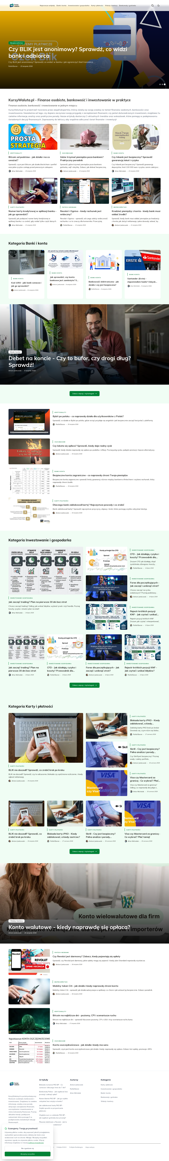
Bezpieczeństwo (16, 43)
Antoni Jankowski (15, 371)
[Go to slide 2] (162, 84)
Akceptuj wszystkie (27, 1154)
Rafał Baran (13, 66)
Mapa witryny (90, 1147)
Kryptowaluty (16, 153)
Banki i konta (61, 5)
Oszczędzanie (67, 153)
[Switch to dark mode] (158, 5)
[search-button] (152, 5)
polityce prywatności (36, 1143)
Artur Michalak (75, 1093)
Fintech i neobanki (69, 207)
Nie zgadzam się (27, 1148)
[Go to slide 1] (160, 84)
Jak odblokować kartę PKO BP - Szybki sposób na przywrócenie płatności (51, 1108)
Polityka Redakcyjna (76, 1147)
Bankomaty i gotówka (127, 5)
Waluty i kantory (111, 5)
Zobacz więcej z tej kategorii (83, 394)
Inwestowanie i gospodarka (78, 5)
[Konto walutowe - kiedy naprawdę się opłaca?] (84, 903)
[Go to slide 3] (165, 84)
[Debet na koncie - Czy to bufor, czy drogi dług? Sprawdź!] (84, 344)
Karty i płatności (97, 5)
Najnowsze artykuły (47, 5)
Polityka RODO (62, 1147)
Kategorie (106, 1079)
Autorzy (74, 1079)
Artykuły (43, 1079)
